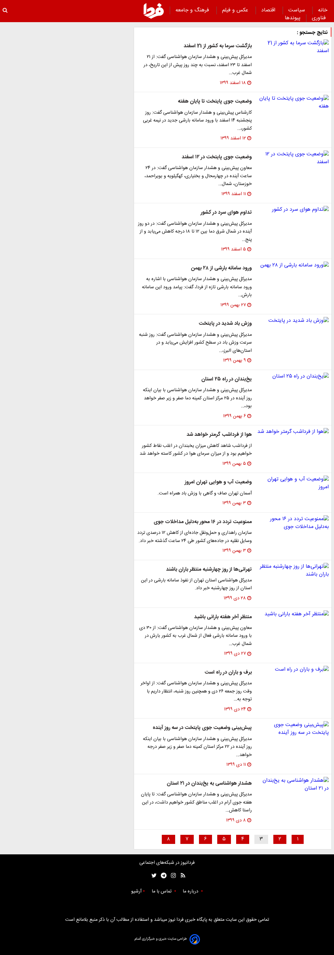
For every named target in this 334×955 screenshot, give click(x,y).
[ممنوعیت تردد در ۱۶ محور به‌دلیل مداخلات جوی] (293, 523)
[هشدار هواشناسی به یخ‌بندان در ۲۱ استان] (293, 784)
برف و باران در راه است (228, 672)
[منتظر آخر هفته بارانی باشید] (293, 614)
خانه (322, 10)
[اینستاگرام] (172, 875)
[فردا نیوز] (153, 11)
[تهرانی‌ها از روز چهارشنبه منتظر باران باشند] (293, 570)
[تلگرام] (162, 875)
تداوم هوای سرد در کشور (226, 212)
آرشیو (136, 891)
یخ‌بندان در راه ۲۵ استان (226, 379)
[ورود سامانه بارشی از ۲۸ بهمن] (293, 265)
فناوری (319, 18)
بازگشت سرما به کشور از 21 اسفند (218, 46)
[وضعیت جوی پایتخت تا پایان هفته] (293, 102)
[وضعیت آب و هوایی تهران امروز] (293, 483)
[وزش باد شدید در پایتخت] (293, 321)
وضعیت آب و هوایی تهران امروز (218, 482)
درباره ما (191, 891)
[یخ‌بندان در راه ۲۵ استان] (293, 376)
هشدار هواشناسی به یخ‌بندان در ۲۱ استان (209, 783)
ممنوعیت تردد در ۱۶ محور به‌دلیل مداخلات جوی (203, 522)
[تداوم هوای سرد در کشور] (293, 210)
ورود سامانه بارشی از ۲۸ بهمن (221, 268)
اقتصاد (269, 10)
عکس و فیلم (236, 10)
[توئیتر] (153, 875)
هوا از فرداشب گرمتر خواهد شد (219, 434)
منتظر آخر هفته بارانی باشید (223, 617)
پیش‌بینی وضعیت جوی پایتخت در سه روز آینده (202, 727)
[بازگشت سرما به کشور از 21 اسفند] (293, 47)
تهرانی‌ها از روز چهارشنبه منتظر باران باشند (209, 569)
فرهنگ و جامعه (193, 10)
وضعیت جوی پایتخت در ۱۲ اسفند (217, 157)
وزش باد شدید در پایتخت (225, 323)
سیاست (297, 10)
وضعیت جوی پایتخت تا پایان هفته (215, 101)
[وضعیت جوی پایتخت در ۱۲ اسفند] (293, 158)
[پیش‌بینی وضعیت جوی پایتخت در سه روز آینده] (293, 729)
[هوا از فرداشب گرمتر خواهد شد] (293, 432)
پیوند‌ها (292, 18)
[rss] (180, 875)
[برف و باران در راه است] (293, 670)
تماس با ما (162, 891)
